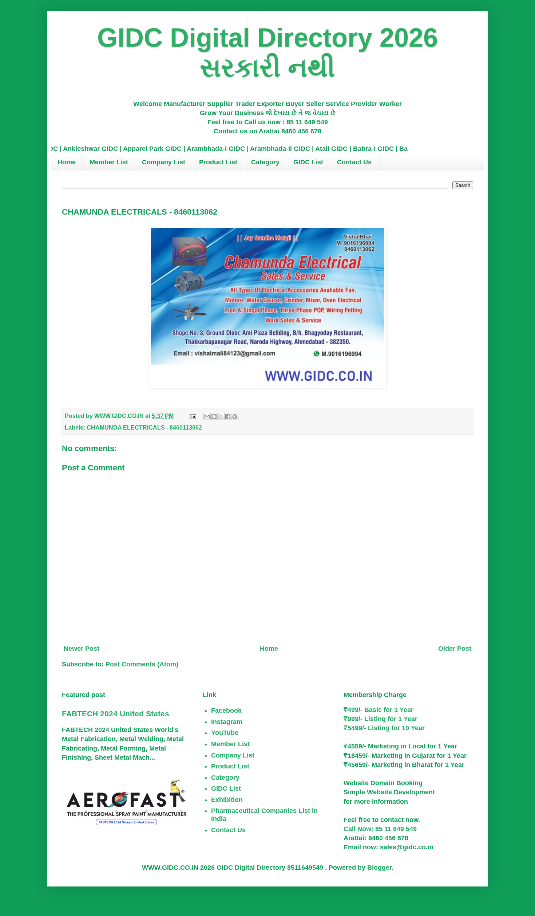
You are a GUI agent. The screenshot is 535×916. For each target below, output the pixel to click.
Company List (163, 162)
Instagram (226, 721)
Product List (218, 162)
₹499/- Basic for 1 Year (378, 709)
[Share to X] (221, 416)
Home (67, 162)
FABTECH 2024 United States (115, 713)
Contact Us (354, 162)
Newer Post (81, 648)
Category (265, 162)
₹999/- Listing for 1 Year (380, 719)
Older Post (454, 648)
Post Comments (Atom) (142, 664)
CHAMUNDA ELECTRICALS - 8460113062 (144, 427)
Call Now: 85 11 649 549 (380, 829)
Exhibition (227, 799)
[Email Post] (192, 415)
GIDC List (308, 162)
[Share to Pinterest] (234, 416)
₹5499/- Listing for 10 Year (384, 728)
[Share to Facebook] (227, 416)
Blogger (379, 867)
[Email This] (207, 416)
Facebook (226, 710)
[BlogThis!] (214, 416)
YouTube (224, 732)
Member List (109, 162)
